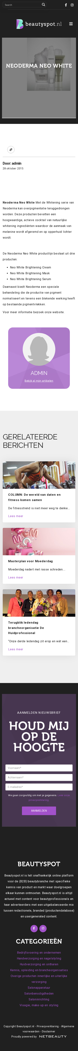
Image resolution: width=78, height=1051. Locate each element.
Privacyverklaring (48, 1026)
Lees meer (15, 516)
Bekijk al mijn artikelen (39, 380)
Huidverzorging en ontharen (39, 964)
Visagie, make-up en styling (39, 1005)
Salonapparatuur (39, 987)
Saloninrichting (39, 999)
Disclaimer (48, 1031)
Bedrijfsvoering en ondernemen (39, 952)
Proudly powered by (24, 1036)
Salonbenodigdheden (39, 993)
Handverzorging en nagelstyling (39, 958)
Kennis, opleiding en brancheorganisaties (39, 970)
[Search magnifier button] (43, 4)
